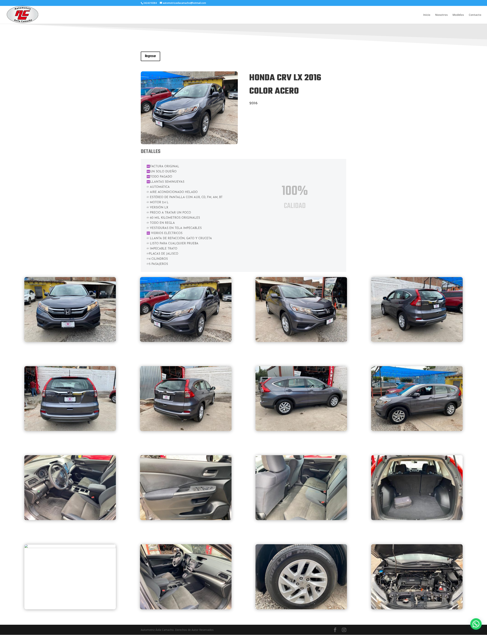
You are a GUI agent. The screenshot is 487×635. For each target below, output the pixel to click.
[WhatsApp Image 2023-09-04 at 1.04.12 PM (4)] (301, 341)
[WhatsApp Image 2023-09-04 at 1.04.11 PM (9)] (189, 143)
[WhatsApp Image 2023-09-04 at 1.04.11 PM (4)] (301, 519)
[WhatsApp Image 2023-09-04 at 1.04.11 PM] (70, 341)
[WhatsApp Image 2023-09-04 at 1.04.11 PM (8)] (301, 608)
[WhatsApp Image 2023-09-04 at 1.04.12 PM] (417, 341)
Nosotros (441, 15)
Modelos (458, 15)
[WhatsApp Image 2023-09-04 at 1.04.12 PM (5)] (186, 430)
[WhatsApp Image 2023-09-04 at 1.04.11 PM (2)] (70, 519)
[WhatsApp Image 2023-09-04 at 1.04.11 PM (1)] (70, 430)
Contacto (475, 15)
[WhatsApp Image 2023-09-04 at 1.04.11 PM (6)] (70, 547)
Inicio (426, 15)
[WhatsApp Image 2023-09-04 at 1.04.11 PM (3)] (186, 519)
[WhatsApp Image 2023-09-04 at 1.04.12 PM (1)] (417, 608)
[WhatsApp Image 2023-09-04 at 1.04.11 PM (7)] (186, 608)
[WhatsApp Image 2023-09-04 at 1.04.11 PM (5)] (417, 519)
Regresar (150, 56)
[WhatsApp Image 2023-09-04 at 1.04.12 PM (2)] (301, 430)
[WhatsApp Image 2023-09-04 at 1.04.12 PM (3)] (417, 430)
